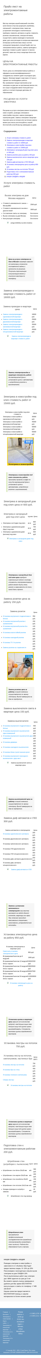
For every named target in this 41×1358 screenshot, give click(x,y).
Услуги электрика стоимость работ (19, 138)
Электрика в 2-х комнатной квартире (8, 1334)
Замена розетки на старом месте (14, 647)
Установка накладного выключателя (16, 747)
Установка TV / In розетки (12, 642)
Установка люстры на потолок (13, 1065)
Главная (5, 1312)
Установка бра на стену (11, 1070)
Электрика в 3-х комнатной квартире (8, 1340)
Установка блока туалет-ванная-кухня (16, 752)
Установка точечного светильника (15, 1075)
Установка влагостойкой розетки (14, 632)
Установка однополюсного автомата (16, 834)
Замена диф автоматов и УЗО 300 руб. (20, 162)
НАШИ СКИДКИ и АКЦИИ (16, 176)
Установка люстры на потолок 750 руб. (20, 169)
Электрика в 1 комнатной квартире (7, 1327)
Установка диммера (10, 742)
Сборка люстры (8, 1080)
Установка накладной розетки (13, 637)
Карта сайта (4, 1322)
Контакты (6, 1314)
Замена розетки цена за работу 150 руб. (21, 155)
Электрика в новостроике (7, 1318)
